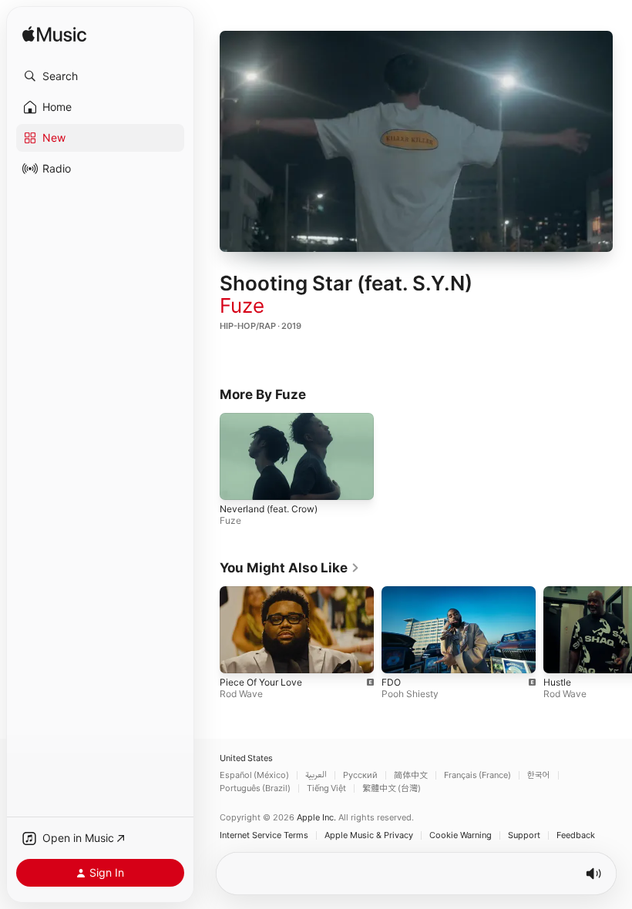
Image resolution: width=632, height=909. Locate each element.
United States (246, 758)
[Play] (416, 141)
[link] (290, 567)
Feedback (575, 835)
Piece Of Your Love (261, 682)
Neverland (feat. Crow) (269, 508)
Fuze (242, 305)
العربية (316, 775)
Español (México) (254, 775)
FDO (391, 682)
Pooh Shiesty (410, 693)
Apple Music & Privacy (368, 835)
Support (524, 835)
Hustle (557, 682)
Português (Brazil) (255, 788)
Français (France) (477, 775)
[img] (54, 35)
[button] (100, 76)
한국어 (538, 775)
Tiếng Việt (326, 788)
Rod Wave (241, 693)
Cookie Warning (460, 835)
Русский (360, 775)
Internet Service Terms (264, 835)
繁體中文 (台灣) (391, 788)
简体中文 (411, 775)
